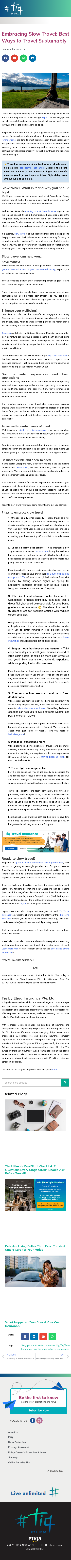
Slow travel (23, 467)
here (54, 1069)
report (45, 117)
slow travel (19, 233)
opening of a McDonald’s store (40, 211)
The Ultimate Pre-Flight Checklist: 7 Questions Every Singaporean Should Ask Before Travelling (35, 1169)
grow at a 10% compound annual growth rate (39, 862)
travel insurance (41, 1348)
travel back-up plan (53, 756)
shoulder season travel (31, 708)
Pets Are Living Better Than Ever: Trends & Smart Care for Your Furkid (35, 1248)
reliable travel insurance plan (32, 430)
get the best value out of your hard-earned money (28, 269)
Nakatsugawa (16, 734)
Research (6, 333)
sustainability (52, 1345)
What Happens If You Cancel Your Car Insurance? (32, 1324)
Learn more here (10, 948)
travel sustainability (60, 1348)
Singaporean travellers (33, 1345)
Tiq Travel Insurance (57, 355)
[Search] (65, 1083)
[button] (5, 58)
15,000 (23, 903)
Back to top (56, 1470)
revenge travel (9, 140)
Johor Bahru (41, 551)
